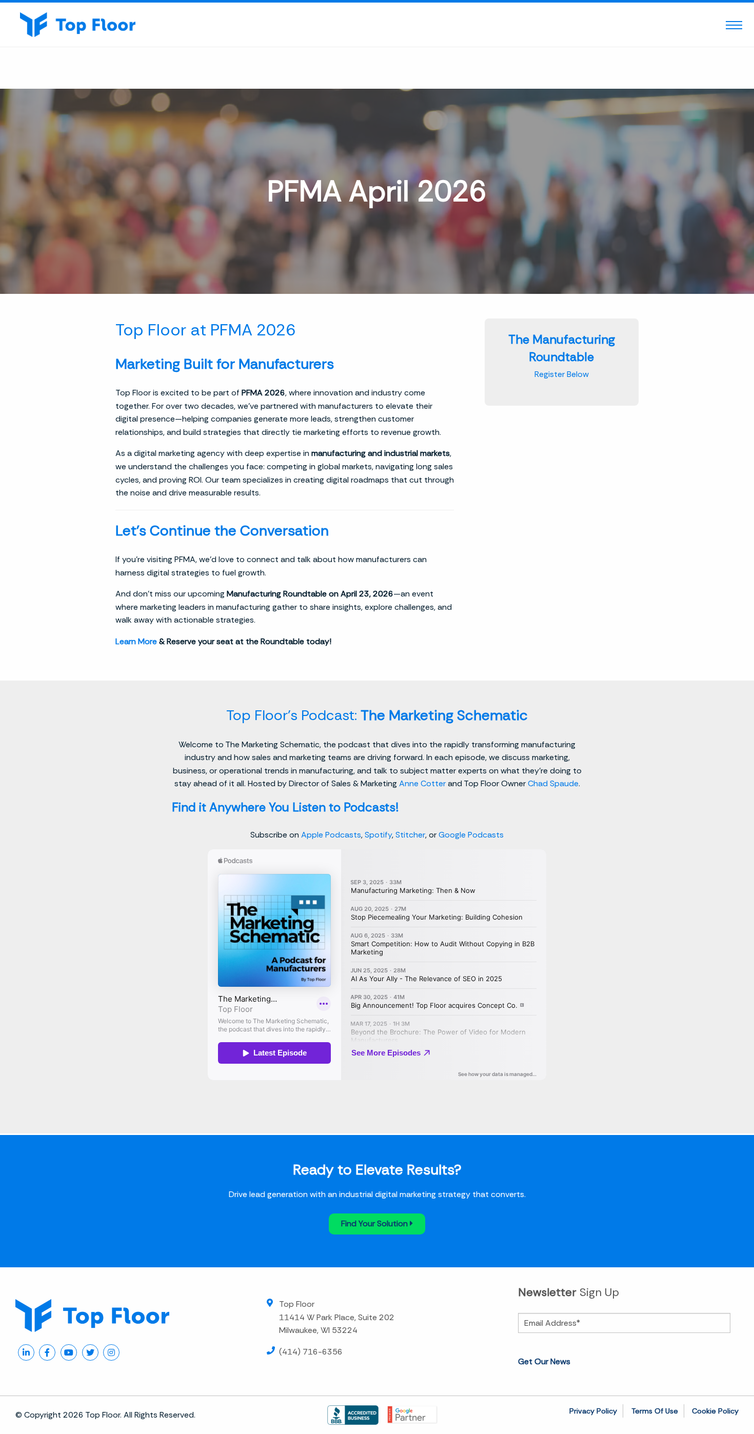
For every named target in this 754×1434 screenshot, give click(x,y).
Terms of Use (654, 1411)
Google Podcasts (471, 834)
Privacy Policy (593, 1411)
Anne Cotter (422, 783)
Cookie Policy (715, 1411)
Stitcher (410, 834)
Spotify (378, 834)
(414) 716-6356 (311, 1351)
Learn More (136, 641)
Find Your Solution (375, 1223)
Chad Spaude (553, 783)
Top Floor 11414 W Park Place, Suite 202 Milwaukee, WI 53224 (336, 1317)
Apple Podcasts (331, 834)
